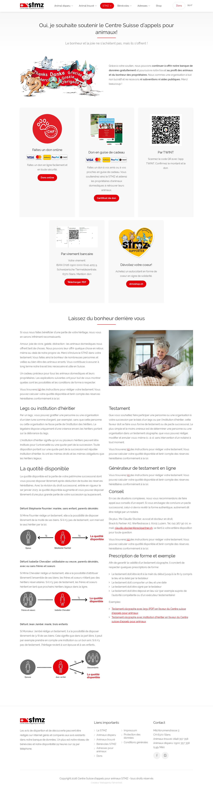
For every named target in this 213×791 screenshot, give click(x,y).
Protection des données (132, 736)
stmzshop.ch (136, 284)
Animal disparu (62, 5)
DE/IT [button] (189, 5)
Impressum (130, 730)
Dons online (47, 177)
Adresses (142, 5)
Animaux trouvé (106, 739)
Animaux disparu (106, 735)
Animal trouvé (86, 5)
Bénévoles (123, 5)
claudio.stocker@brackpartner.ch (133, 528)
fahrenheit (117, 782)
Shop (159, 5)
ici (39, 389)
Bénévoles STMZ (106, 744)
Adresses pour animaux (105, 750)
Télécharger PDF (77, 282)
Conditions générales (136, 742)
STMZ (106, 5)
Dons (179, 5)
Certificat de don (106, 198)
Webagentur (106, 782)
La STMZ (102, 730)
